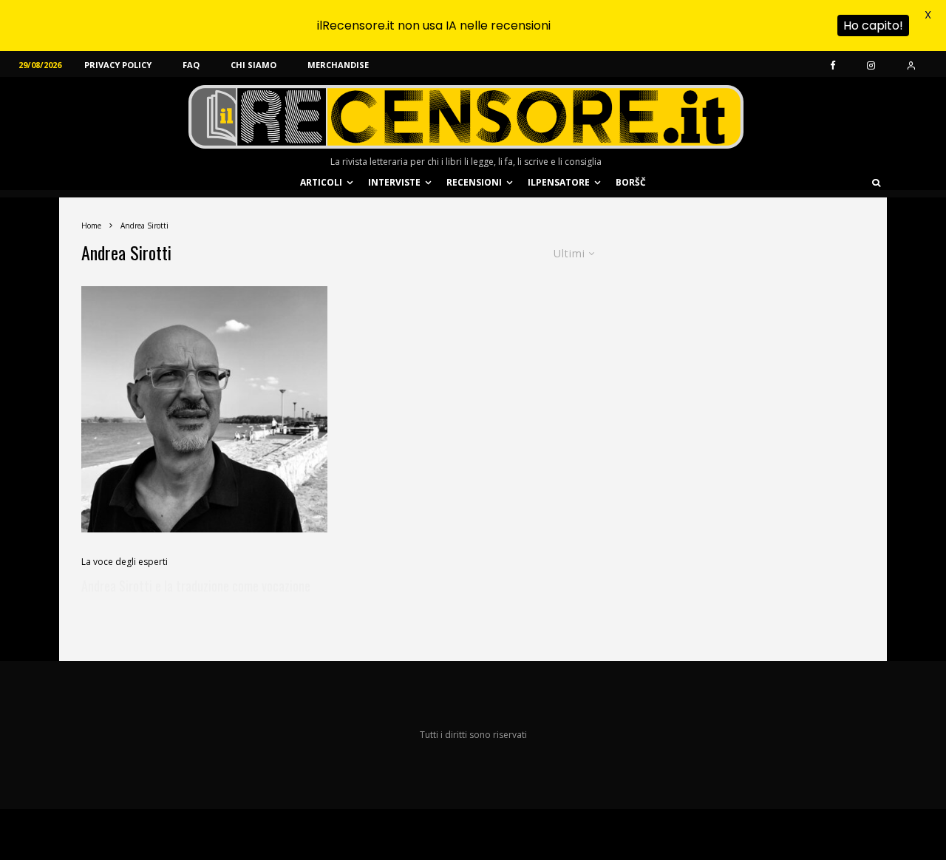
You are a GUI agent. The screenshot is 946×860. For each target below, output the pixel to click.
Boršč (631, 182)
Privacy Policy (118, 64)
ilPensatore (559, 182)
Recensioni (474, 182)
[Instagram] (871, 64)
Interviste (394, 182)
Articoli (321, 182)
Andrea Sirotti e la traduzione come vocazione (195, 586)
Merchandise (338, 64)
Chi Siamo (253, 64)
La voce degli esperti (124, 561)
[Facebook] (832, 64)
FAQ (191, 64)
